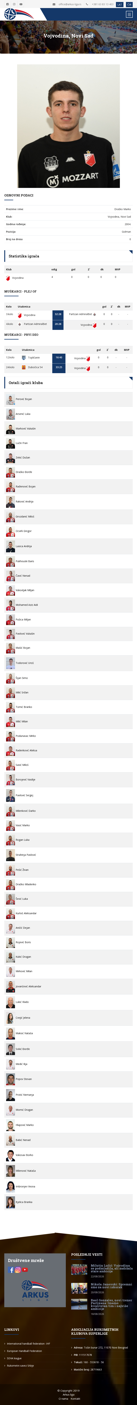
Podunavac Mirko (25, 736)
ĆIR (129, 4)
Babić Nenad (23, 1140)
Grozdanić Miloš (24, 516)
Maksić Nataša (24, 1033)
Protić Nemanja (24, 1094)
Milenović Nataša (25, 1170)
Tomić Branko (23, 707)
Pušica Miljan (23, 619)
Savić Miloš (22, 765)
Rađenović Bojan (25, 486)
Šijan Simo (21, 678)
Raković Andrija (24, 501)
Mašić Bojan (22, 647)
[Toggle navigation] (129, 14)
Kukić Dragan (23, 956)
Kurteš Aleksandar (26, 913)
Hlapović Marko (24, 1125)
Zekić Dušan (22, 457)
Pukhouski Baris (24, 561)
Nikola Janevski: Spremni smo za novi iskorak (111, 1285)
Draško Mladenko (25, 884)
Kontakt (75, 1398)
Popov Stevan (23, 1079)
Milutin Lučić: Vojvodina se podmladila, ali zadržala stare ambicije (112, 1268)
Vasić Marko (22, 825)
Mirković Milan (23, 971)
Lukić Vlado (22, 1002)
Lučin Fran (21, 443)
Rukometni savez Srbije (20, 1365)
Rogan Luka (22, 839)
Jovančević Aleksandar (28, 986)
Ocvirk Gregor (23, 531)
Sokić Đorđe (22, 1049)
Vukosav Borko (24, 1155)
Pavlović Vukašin (25, 633)
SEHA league (14, 1358)
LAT (119, 4)
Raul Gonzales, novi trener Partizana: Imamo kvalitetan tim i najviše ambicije (111, 1304)
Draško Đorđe (23, 472)
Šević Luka (21, 898)
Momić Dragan (24, 1109)
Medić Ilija (21, 1064)
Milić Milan (21, 721)
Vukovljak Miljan (24, 590)
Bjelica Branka (23, 1202)
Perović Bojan (23, 399)
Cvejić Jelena (22, 1017)
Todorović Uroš (24, 663)
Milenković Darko (25, 810)
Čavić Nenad (22, 575)
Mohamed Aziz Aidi (26, 604)
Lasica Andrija (23, 546)
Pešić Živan (22, 869)
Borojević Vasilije (25, 779)
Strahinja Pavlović (25, 854)
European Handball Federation (24, 1351)
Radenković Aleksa (26, 750)
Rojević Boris (23, 942)
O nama (63, 1398)
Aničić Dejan (22, 927)
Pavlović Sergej (24, 795)
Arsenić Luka (22, 414)
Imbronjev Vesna (25, 1186)
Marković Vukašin (25, 428)
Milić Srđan (21, 692)
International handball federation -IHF (28, 1343)
